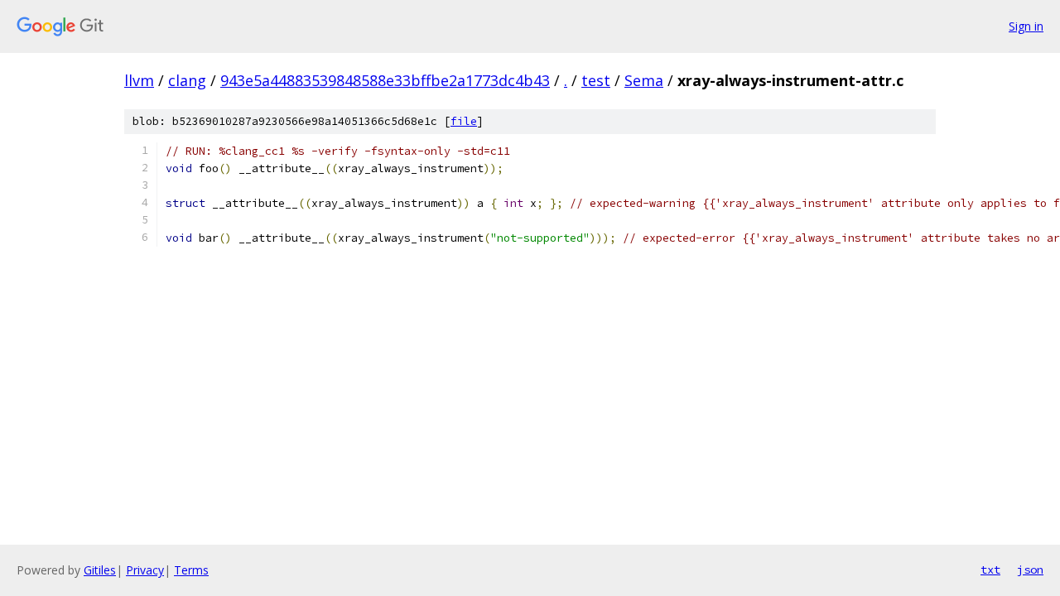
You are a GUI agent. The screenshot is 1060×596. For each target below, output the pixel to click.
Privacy (145, 570)
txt (990, 569)
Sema (643, 80)
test (595, 80)
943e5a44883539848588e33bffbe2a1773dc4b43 (385, 80)
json (1030, 569)
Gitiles (100, 570)
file (463, 121)
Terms (191, 570)
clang (187, 80)
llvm (139, 80)
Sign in (1026, 26)
